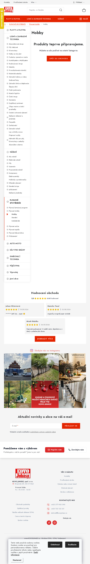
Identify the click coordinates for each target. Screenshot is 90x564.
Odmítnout (55, 544)
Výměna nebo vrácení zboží (67, 484)
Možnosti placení (67, 488)
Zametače (12, 100)
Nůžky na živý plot (15, 54)
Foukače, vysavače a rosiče (18, 57)
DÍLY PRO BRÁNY (17, 250)
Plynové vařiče (14, 226)
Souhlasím (72, 544)
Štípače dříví (13, 87)
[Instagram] (54, 522)
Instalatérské (16, 221)
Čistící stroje (13, 97)
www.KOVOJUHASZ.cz (32, 538)
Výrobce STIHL (46, 538)
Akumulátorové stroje (16, 44)
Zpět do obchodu (59, 58)
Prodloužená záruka (21, 2)
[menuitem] (14, 19)
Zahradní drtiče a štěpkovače (19, 83)
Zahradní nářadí (14, 129)
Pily (10, 163)
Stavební (14, 217)
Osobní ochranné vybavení (18, 113)
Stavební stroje (14, 186)
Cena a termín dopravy (23, 516)
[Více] (83, 19)
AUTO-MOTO (15, 243)
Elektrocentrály (14, 176)
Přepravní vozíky (14, 135)
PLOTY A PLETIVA (18, 30)
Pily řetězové (13, 47)
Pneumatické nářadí (15, 170)
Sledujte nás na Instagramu (47, 350)
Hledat (61, 10)
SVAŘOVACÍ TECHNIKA (15, 258)
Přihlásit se (71, 426)
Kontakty (7, 2)
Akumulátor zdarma (16, 145)
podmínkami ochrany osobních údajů (43, 432)
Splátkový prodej (23, 508)
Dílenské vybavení (15, 183)
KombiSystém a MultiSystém (18, 60)
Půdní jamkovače (15, 90)
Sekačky (12, 67)
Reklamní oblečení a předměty (16, 117)
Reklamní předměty (15, 193)
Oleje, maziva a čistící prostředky (16, 107)
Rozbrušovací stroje (16, 64)
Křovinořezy (13, 50)
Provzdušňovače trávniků (17, 70)
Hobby (14, 214)
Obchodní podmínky (23, 504)
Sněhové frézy (14, 80)
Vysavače (12, 166)
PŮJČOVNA (15, 266)
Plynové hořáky (14, 211)
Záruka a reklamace (67, 492)
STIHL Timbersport (59, 538)
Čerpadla (12, 122)
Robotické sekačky (15, 74)
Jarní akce (14, 278)
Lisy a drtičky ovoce (15, 132)
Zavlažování (13, 125)
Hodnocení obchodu (45, 293)
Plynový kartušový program (18, 208)
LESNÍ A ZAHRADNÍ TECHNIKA (18, 38)
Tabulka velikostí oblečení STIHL (23, 512)
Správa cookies (23, 520)
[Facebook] (49, 522)
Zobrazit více (45, 339)
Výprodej (14, 272)
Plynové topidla (14, 230)
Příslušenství (13, 236)
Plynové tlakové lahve (16, 233)
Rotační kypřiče (14, 93)
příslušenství (13, 189)
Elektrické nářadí (14, 160)
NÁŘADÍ (13, 152)
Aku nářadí (12, 157)
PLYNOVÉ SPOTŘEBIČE (15, 201)
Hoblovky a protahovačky (17, 180)
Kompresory (13, 173)
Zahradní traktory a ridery (18, 77)
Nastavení (17, 560)
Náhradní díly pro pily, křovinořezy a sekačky (16, 140)
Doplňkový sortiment (16, 103)
